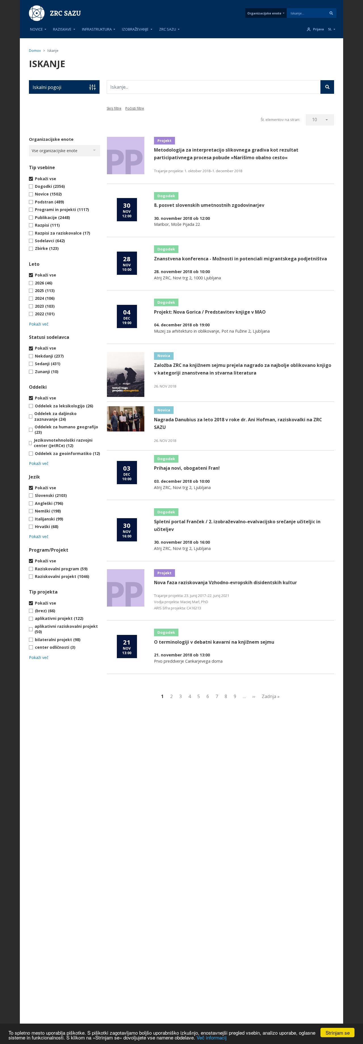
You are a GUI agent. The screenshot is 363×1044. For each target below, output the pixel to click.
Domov (35, 50)
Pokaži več (38, 324)
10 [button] (314, 119)
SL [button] (330, 29)
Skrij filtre (114, 108)
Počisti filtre (134, 108)
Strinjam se (338, 1032)
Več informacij (212, 1037)
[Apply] (331, 13)
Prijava (318, 29)
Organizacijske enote (264, 13)
